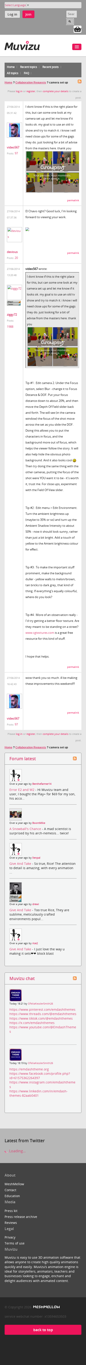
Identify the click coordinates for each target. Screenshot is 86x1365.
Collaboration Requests (30, 82)
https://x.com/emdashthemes (32, 1023)
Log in (12, 14)
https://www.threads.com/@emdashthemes (42, 1014)
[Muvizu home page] (22, 45)
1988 (10, 327)
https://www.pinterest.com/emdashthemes (42, 1009)
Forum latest (22, 758)
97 (16, 153)
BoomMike (38, 823)
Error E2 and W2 (22, 789)
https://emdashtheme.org (29, 1069)
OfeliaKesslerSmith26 (40, 1003)
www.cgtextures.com (39, 633)
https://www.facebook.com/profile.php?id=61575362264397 (39, 1075)
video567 (13, 147)
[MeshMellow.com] (46, 1307)
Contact (10, 1190)
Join (28, 14)
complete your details (55, 91)
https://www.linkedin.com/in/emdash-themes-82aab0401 (38, 1093)
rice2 (35, 943)
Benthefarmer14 (41, 783)
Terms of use (15, 1243)
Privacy (10, 1237)
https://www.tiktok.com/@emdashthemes (41, 1018)
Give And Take (20, 863)
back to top (43, 1329)
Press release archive (21, 1217)
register (30, 91)
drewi (35, 904)
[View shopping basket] (77, 28)
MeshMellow (14, 1184)
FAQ (26, 73)
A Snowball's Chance (25, 829)
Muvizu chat (22, 978)
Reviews (11, 1222)
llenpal (36, 857)
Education (12, 1196)
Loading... (17, 1150)
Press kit (11, 1211)
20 (16, 258)
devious (12, 252)
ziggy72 (12, 314)
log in (19, 91)
